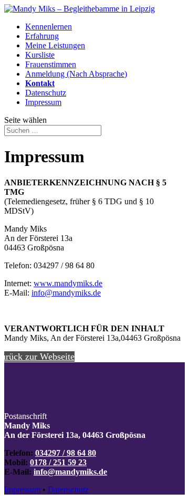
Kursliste (40, 54)
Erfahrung (42, 36)
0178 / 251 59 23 (58, 462)
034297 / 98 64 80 (65, 452)
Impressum (43, 102)
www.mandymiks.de (68, 283)
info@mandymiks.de (66, 292)
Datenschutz (45, 92)
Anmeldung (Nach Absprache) (76, 73)
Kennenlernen (48, 26)
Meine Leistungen (55, 45)
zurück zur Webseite (39, 356)
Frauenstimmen (50, 64)
